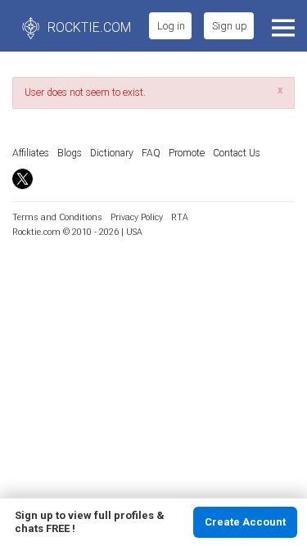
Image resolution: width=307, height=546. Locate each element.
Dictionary (111, 153)
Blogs (69, 153)
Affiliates (30, 153)
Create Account (245, 522)
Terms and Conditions (57, 217)
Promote (187, 153)
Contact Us (236, 153)
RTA (179, 217)
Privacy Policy (137, 217)
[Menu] (281, 25)
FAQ (151, 153)
